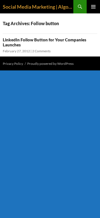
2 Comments (41, 51)
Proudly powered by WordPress (50, 63)
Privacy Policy (13, 63)
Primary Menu (93, 6)
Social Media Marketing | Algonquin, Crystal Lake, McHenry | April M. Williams (38, 7)
